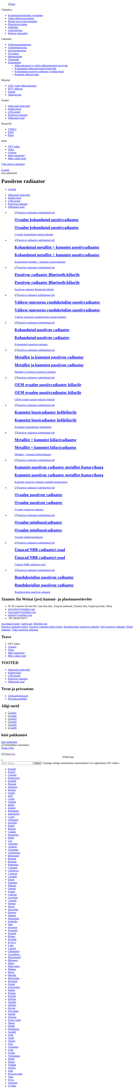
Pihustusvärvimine (17, 24)
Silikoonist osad (16, 118)
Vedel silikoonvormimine (21, 18)
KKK (11, 132)
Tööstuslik (13, 59)
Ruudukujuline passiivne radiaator (81, 626)
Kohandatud (14, 62)
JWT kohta (14, 146)
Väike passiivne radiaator (25, 629)
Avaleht (12, 189)
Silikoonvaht (14, 94)
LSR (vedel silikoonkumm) (22, 85)
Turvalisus (13, 53)
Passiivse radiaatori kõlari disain (45, 626)
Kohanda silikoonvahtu (27, 74)
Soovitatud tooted (10, 623)
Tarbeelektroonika (17, 47)
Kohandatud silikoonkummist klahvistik (35, 68)
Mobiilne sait (40, 623)
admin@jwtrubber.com (20, 615)
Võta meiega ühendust (13, 164)
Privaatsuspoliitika (17, 698)
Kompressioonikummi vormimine (25, 15)
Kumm (11, 91)
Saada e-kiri (7, 748)
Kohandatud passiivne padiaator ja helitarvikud (39, 71)
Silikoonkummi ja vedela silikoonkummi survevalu (41, 65)
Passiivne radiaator (18, 115)
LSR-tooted (14, 112)
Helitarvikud (14, 109)
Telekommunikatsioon (19, 44)
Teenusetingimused (18, 695)
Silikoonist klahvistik (19, 106)
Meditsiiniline (15, 56)
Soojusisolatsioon (17, 50)
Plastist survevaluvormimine (22, 21)
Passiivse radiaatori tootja (14, 626)
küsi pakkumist (9, 742)
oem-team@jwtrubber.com (22, 612)
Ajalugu (12, 152)
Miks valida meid (17, 158)
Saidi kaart (26, 623)
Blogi (11, 135)
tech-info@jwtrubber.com (21, 609)
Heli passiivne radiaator (113, 626)
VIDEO (12, 129)
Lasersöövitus (15, 30)
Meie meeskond (16, 155)
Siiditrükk (13, 27)
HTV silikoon (15, 88)
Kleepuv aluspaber (18, 33)
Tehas (11, 149)
